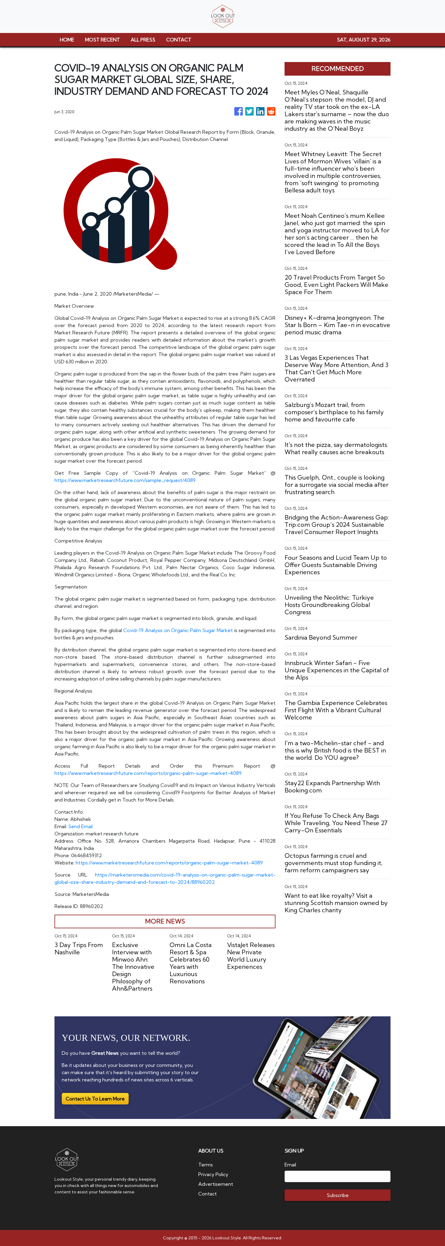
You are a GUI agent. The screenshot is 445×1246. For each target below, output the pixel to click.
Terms (205, 1165)
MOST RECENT (102, 40)
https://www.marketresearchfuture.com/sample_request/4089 (125, 480)
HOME (67, 40)
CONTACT (178, 40)
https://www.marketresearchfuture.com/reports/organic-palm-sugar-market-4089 (148, 773)
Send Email (80, 826)
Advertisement (215, 1184)
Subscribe (338, 1195)
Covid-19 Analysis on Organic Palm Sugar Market (178, 630)
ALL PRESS (143, 40)
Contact (207, 1194)
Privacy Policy (213, 1174)
